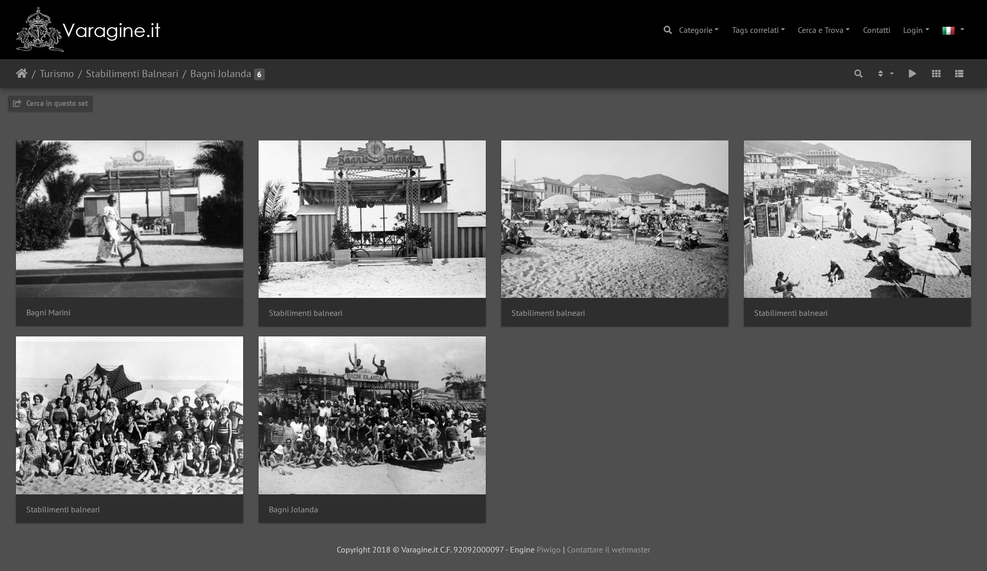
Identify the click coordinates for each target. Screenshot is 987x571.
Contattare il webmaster (608, 549)
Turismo (57, 73)
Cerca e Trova (821, 30)
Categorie (695, 30)
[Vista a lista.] (959, 73)
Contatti (876, 30)
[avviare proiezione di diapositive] (912, 73)
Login (913, 30)
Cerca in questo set (56, 103)
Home (22, 73)
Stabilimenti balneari (305, 313)
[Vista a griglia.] (936, 73)
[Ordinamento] (885, 73)
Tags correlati (755, 30)
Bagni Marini (48, 312)
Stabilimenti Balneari (132, 73)
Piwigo (549, 549)
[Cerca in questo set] (858, 73)
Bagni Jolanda (220, 73)
